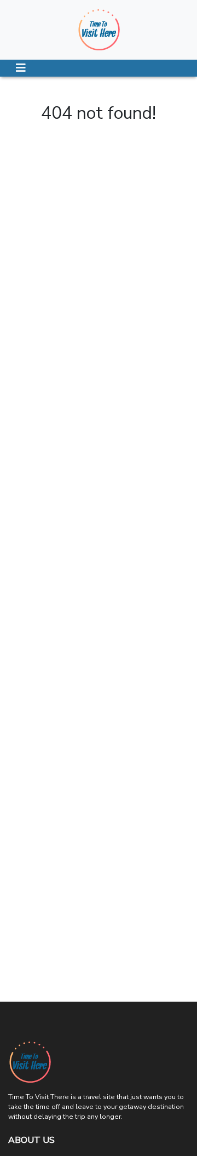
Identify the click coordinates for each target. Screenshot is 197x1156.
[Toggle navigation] (21, 68)
